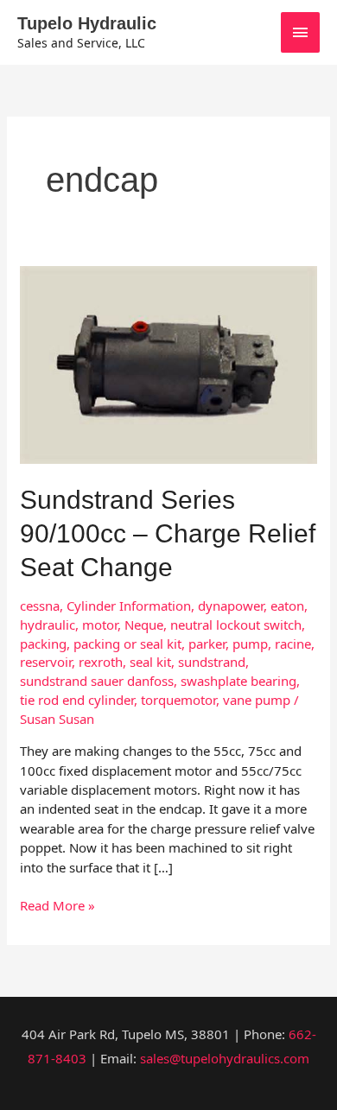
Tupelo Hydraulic (86, 23)
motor (100, 624)
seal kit (150, 661)
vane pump (256, 699)
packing (43, 643)
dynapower (231, 605)
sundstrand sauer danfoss (97, 680)
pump (250, 643)
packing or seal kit (127, 643)
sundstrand (211, 661)
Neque (143, 624)
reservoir (46, 661)
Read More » (57, 905)
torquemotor (178, 699)
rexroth (101, 661)
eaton (287, 605)
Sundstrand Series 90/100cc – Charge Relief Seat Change (167, 533)
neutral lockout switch (236, 624)
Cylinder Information (129, 605)
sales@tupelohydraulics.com (224, 1058)
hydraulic (47, 624)
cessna (40, 605)
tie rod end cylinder (77, 699)
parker (207, 643)
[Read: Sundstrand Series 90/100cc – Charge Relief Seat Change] (168, 362)
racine (293, 643)
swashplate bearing (238, 680)
